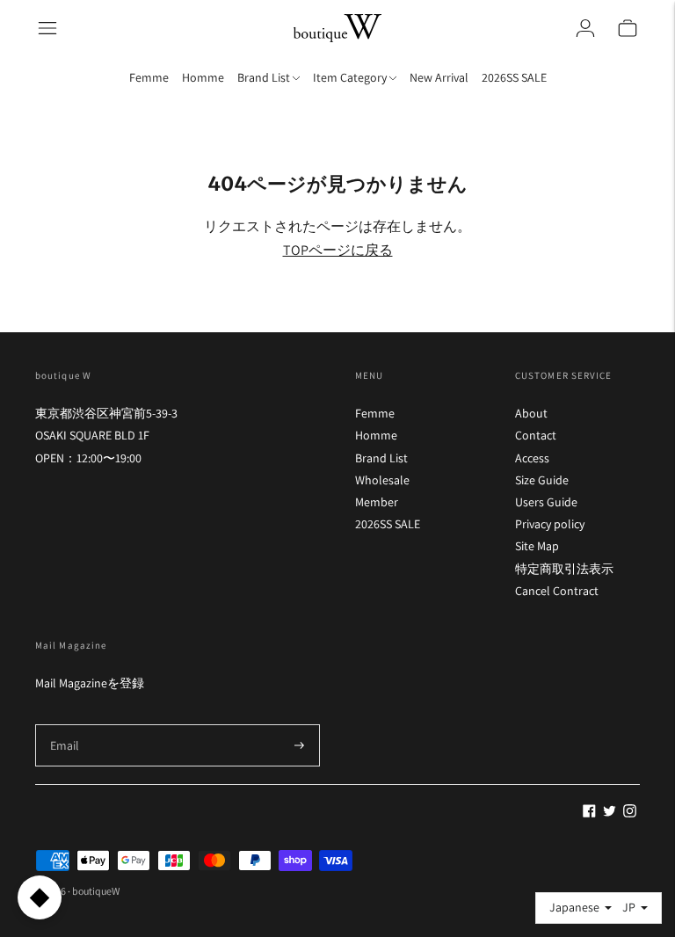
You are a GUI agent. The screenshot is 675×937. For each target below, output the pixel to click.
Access (532, 458)
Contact (535, 435)
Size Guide (542, 480)
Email (65, 723)
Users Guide (546, 502)
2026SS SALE (514, 77)
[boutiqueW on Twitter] (609, 813)
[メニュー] (47, 28)
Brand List (381, 458)
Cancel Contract (557, 591)
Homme (203, 77)
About (531, 413)
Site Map (537, 546)
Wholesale (382, 480)
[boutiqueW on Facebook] (589, 813)
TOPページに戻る (338, 250)
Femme (149, 77)
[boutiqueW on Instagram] (629, 813)
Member (376, 502)
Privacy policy (549, 524)
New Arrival (439, 77)
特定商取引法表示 (564, 569)
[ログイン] (585, 28)
